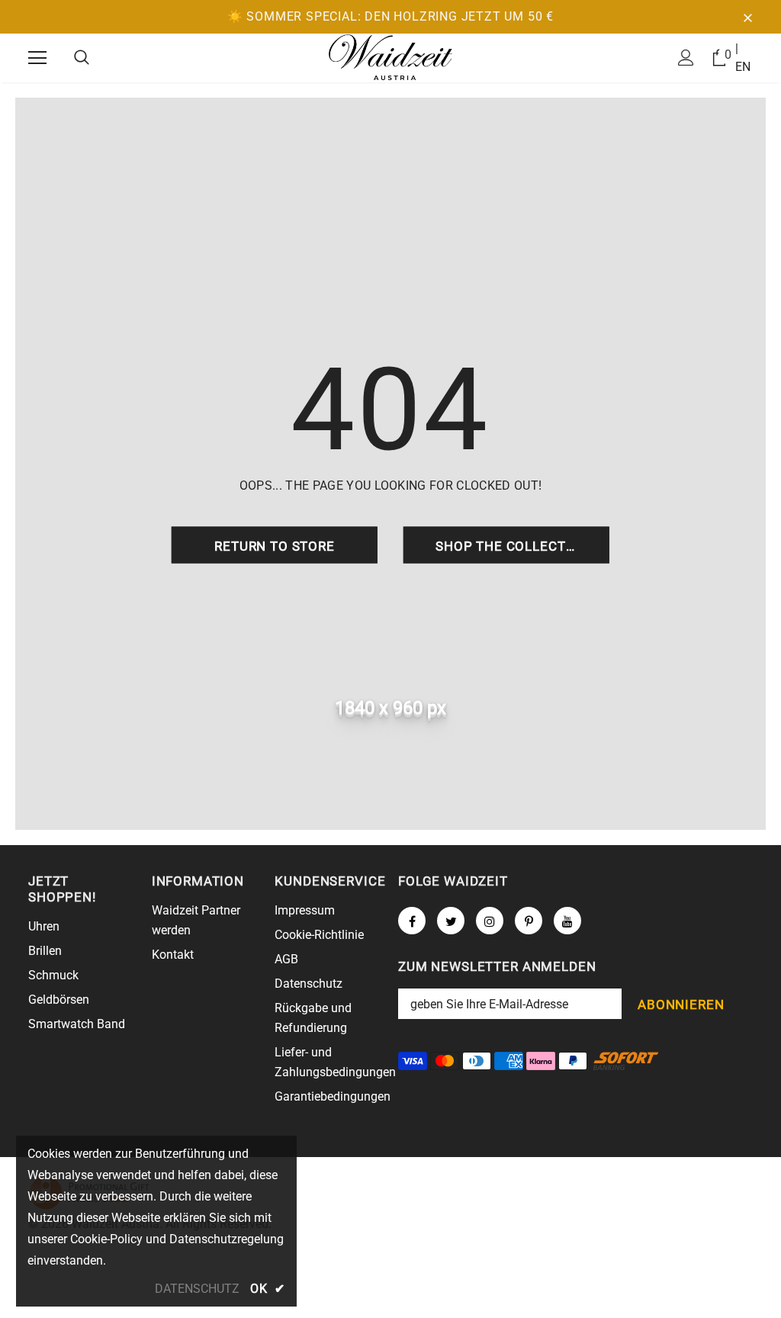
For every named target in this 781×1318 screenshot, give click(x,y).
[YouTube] (567, 920)
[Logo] (390, 57)
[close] (747, 16)
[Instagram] (489, 920)
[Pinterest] (528, 920)
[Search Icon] (81, 58)
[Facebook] (412, 920)
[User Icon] (686, 58)
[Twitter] (450, 920)
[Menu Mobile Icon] (37, 58)
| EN (742, 57)
